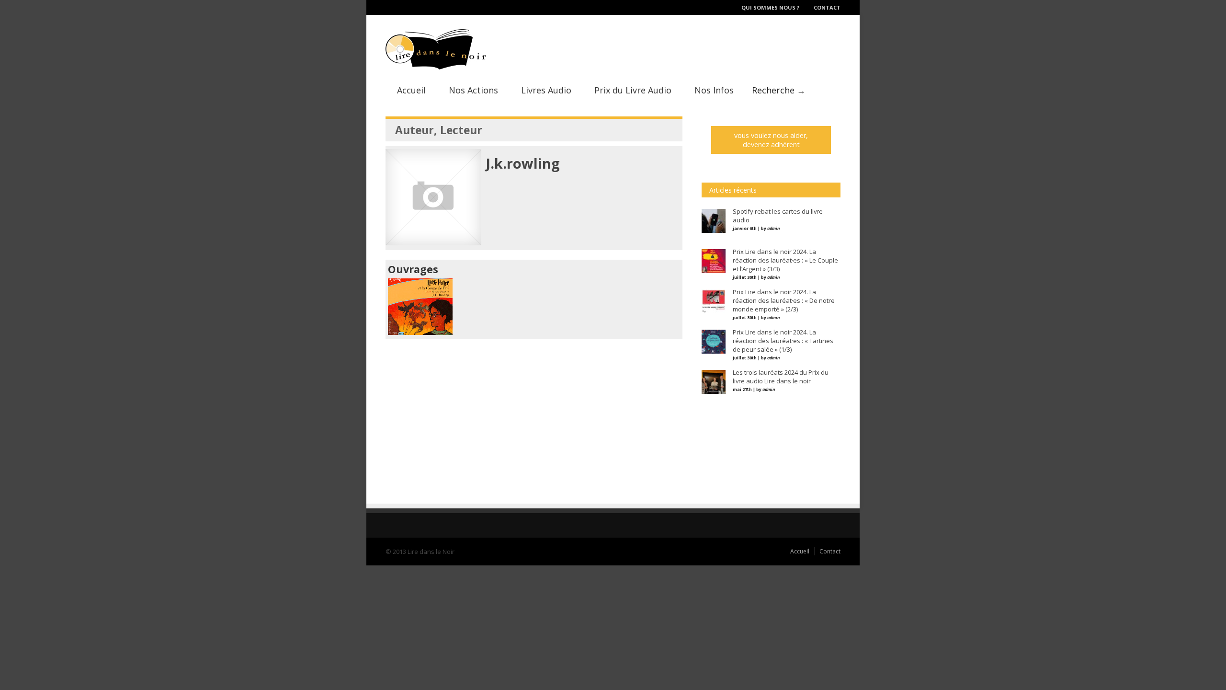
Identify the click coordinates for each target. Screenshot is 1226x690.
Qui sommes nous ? (770, 7)
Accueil (411, 90)
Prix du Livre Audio (632, 90)
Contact (827, 7)
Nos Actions (473, 90)
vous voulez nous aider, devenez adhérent (771, 140)
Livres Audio (546, 90)
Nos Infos (714, 90)
